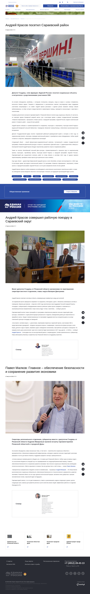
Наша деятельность (30, 9)
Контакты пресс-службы (32, 564)
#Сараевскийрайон (48, 176)
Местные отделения (44, 9)
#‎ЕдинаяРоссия (16, 176)
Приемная (56, 9)
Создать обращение (71, 191)
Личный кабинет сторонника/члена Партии (72, 5)
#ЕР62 (27, 176)
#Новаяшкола (73, 176)
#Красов (37, 176)
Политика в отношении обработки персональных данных (19, 588)
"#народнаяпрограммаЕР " (70, 179)
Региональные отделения (51, 561)
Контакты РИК (10, 564)
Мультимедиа (67, 9)
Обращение (50, 5)
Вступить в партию (80, 9)
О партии (7, 9)
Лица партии (17, 9)
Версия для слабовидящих (78, 2)
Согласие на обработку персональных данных (16, 589)
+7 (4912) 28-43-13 (75, 563)
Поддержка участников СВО (45, 13)
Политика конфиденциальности (13, 586)
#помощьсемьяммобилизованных (52, 179)
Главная (7, 18)
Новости (22, 18)
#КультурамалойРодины (19, 179)
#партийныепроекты (61, 176)
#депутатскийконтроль (35, 179)
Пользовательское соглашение (12, 585)
